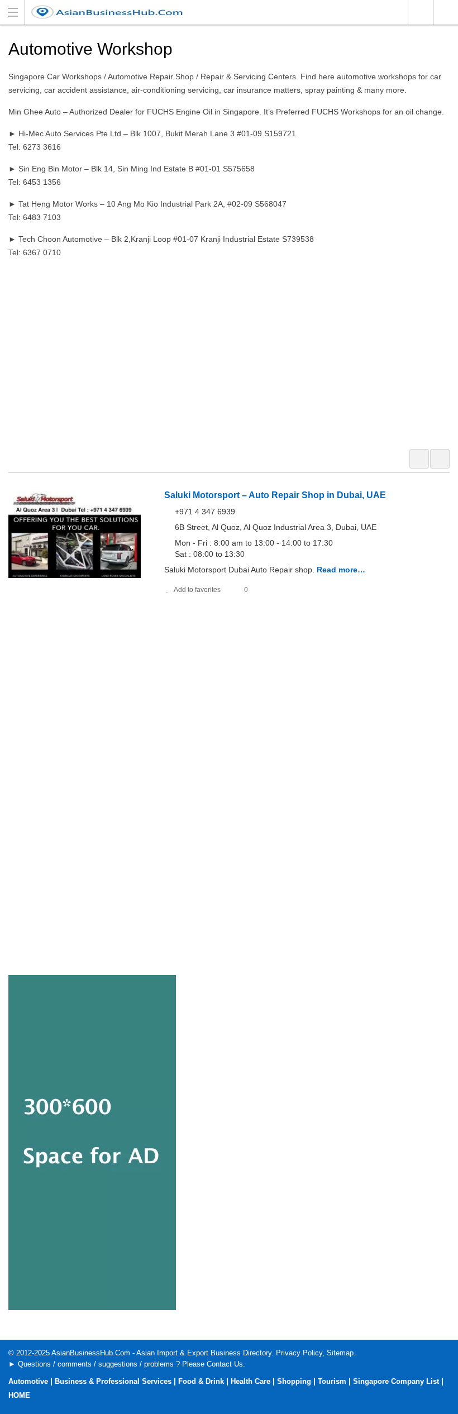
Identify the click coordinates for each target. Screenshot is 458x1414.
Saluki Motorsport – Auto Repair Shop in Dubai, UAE (275, 495)
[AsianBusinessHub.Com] (218, 12)
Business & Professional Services (113, 1381)
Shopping (294, 1381)
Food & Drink (201, 1381)
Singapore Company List (396, 1381)
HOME (19, 1395)
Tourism (332, 1381)
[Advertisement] (229, 352)
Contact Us (225, 1364)
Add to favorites (197, 590)
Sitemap (340, 1353)
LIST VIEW (440, 459)
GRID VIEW (419, 459)
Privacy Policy (299, 1353)
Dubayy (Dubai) (420, 12)
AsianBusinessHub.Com (90, 1353)
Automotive (28, 1381)
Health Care (250, 1381)
